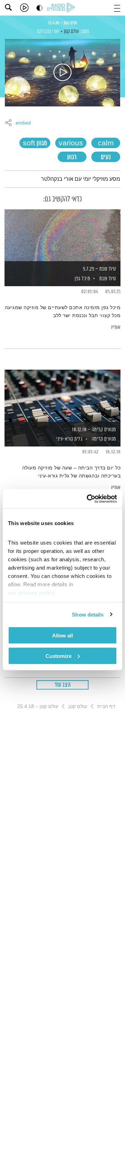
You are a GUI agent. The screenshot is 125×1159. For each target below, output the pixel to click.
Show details (87, 614)
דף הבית (106, 706)
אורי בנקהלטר (47, 31)
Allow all (62, 635)
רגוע (72, 157)
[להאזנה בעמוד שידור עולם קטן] (62, 73)
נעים (106, 157)
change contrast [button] (39, 8)
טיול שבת (107, 279)
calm (106, 143)
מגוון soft (35, 143)
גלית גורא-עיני (69, 439)
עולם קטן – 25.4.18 (62, 23)
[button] (117, 7)
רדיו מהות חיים (62, 8)
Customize (58, 656)
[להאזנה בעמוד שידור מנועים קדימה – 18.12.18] (62, 396)
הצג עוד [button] (63, 685)
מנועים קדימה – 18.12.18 (94, 430)
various (71, 143)
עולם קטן (71, 31)
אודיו (115, 327)
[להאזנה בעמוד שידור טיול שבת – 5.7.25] (62, 235)
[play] (24, 7)
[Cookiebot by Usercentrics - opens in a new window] (88, 498)
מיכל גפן (82, 279)
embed (23, 123)
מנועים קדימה (104, 439)
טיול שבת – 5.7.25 (99, 269)
